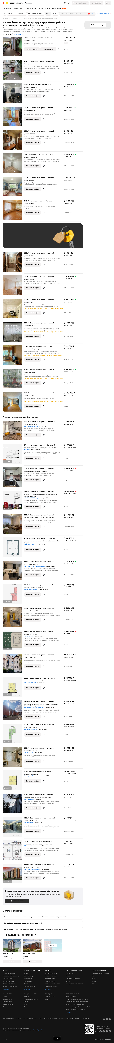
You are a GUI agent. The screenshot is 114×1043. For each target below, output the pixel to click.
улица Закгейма (28, 110)
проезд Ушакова (29, 372)
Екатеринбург (28, 981)
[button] (68, 3)
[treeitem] (8, 8)
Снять (46, 999)
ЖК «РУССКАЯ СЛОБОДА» (32, 498)
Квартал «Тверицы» (30, 544)
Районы (68, 976)
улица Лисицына (29, 774)
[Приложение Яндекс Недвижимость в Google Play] (104, 1031)
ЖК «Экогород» (28, 752)
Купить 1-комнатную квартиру (75, 1004)
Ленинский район (50, 981)
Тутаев (26, 1001)
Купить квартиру (71, 996)
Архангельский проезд (46, 517)
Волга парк (27, 449)
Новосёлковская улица (30, 564)
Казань (26, 984)
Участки (94, 976)
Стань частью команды (29, 1018)
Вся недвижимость (8, 1018)
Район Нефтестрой (50, 976)
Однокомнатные (7, 999)
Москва (26, 973)
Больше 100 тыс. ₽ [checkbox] (25, 244)
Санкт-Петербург (29, 976)
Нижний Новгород (29, 986)
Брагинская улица (8, 978)
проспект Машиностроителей (33, 681)
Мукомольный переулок (31, 349)
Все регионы (69, 973)
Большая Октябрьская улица (11, 976)
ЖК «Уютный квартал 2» (31, 589)
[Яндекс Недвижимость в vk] (104, 1019)
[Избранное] (64, 3)
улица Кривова (28, 325)
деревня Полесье (51, 704)
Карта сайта (85, 1018)
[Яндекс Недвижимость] (13, 3)
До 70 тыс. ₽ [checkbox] (34, 238)
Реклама (18, 1018)
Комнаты (94, 984)
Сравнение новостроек (73, 978)
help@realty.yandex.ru (38, 1030)
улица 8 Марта (28, 279)
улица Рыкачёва (29, 40)
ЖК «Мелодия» (28, 822)
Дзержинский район (51, 986)
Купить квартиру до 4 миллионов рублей (78, 1007)
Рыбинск (26, 996)
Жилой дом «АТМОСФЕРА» (32, 869)
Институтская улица (30, 64)
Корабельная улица (39, 471)
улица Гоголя (28, 302)
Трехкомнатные (7, 1001)
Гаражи (94, 981)
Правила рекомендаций (66, 1018)
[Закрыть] (110, 13)
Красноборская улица (9, 984)
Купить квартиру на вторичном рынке (77, 999)
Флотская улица (28, 657)
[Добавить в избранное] (59, 49)
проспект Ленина (29, 611)
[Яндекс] (108, 1039)
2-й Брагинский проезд (9, 973)
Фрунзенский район (51, 973)
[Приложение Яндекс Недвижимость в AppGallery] (107, 1031)
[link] (108, 3)
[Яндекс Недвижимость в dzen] (107, 1019)
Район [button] (92, 14)
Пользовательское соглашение (48, 1018)
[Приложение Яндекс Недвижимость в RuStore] (110, 1031)
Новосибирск (28, 978)
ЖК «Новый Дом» (29, 799)
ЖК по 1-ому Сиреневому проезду (34, 707)
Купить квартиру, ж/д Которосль (75, 1009)
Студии (5, 996)
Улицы (68, 981)
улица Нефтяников (29, 87)
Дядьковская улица (8, 981)
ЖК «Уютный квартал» (30, 729)
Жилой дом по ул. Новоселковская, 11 (35, 566)
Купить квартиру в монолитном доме (77, 1001)
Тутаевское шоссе (29, 727)
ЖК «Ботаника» (28, 636)
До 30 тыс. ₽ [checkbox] (11, 238)
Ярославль (27, 447)
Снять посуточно (50, 996)
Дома (93, 978)
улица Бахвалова (29, 203)
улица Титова (28, 180)
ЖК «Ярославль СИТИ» (31, 426)
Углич (25, 1004)
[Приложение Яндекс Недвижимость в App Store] (100, 1031)
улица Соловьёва (29, 820)
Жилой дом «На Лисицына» (32, 776)
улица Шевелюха (29, 634)
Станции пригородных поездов (75, 984)
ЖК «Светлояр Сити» (30, 682)
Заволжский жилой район (52, 984)
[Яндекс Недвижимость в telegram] (110, 1019)
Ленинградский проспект (10, 986)
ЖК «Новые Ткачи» (29, 846)
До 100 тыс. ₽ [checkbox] (11, 244)
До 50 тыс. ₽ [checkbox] (22, 238)
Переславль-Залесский (30, 999)
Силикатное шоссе (29, 424)
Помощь (77, 1018)
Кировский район (50, 978)
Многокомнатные (8, 1004)
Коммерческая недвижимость (100, 973)
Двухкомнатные (7, 1007)
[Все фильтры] (4, 14)
